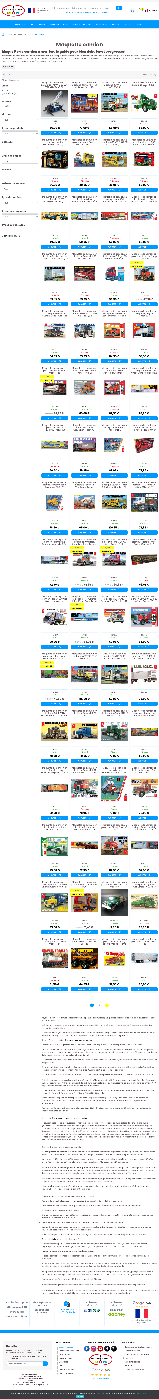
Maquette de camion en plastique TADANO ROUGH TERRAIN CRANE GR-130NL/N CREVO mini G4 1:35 (54, 84)
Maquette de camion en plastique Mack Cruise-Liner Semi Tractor (84, 142)
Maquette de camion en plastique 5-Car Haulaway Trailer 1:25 (54, 427)
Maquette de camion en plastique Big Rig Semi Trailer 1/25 (144, 313)
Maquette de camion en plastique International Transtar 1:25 (114, 427)
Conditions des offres (134, 1369)
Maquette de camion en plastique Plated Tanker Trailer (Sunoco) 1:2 (144, 541)
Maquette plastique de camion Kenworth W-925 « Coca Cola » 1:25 (144, 598)
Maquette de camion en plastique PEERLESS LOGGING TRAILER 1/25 (54, 199)
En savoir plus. (143, 1393)
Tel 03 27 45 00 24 (67, 1312)
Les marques (64, 1354)
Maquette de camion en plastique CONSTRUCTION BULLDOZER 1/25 (114, 142)
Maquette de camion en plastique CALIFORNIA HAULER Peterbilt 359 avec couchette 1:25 (54, 713)
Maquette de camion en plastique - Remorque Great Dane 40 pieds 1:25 (144, 370)
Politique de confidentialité (137, 1354)
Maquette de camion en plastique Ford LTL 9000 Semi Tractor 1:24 (114, 541)
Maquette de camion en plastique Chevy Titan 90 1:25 (114, 827)
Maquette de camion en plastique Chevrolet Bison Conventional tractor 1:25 (144, 770)
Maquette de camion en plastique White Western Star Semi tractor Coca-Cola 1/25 (114, 313)
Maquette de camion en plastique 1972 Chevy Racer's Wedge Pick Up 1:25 (114, 941)
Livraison (128, 1365)
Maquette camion (11, 236)
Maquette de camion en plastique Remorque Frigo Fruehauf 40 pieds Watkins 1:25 (144, 827)
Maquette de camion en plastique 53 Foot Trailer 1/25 (144, 941)
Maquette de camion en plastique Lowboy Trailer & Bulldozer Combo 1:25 (114, 484)
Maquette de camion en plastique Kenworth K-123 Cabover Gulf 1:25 (84, 84)
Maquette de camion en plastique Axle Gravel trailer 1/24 (54, 941)
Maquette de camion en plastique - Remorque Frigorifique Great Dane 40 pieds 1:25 (84, 598)
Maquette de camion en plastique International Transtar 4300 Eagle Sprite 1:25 (54, 827)
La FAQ (62, 1365)
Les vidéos (63, 1362)
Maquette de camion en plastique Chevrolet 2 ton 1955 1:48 (114, 884)
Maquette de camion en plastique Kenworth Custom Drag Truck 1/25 (54, 313)
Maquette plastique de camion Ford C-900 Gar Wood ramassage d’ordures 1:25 (54, 598)
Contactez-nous (132, 1350)
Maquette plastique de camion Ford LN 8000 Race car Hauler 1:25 (114, 656)
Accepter (80, 1396)
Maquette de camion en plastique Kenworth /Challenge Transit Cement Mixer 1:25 (84, 484)
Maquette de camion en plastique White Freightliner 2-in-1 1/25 (54, 142)
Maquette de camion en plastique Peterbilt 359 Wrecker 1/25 (84, 256)
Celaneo (45, 1385)
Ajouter (52, 133)
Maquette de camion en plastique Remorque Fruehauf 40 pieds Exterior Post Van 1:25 (54, 770)
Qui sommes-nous (67, 1369)
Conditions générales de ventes (139, 1347)
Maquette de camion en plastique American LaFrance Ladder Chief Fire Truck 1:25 (144, 427)
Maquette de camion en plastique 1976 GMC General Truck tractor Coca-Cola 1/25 (114, 370)
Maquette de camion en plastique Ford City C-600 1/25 (84, 884)
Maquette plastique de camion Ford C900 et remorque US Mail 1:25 (144, 656)
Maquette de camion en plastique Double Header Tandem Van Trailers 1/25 (54, 256)
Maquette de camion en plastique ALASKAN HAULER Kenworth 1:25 (114, 713)
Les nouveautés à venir (69, 1350)
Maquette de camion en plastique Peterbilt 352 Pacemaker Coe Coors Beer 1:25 (84, 770)
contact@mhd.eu (67, 1309)
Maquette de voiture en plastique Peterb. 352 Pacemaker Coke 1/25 (144, 142)
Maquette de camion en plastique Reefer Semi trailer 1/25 (54, 370)
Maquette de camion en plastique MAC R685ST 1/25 (144, 84)
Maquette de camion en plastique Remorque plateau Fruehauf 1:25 (84, 827)
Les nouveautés (66, 1347)
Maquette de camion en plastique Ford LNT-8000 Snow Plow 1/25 (84, 370)
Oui (7, 106)
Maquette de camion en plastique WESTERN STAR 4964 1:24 (84, 656)
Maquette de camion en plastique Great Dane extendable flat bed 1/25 (144, 199)
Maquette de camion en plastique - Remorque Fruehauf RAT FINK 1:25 (54, 656)
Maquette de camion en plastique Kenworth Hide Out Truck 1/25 (84, 313)
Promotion (10, 93)
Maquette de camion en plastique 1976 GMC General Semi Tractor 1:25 (114, 598)
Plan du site (130, 1358)
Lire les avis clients (100, 1378)
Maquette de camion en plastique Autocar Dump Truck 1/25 (144, 256)
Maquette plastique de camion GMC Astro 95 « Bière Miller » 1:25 (144, 484)
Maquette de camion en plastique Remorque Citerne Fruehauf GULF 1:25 (144, 713)
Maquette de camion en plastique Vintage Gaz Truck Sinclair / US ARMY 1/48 (144, 884)
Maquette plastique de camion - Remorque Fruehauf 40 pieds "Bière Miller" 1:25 (54, 541)
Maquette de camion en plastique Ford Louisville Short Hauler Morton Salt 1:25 (54, 884)
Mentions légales (132, 1362)
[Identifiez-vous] (132, 11)
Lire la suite (8, 66)
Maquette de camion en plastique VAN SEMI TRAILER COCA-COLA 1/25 (114, 199)
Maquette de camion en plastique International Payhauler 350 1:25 (54, 484)
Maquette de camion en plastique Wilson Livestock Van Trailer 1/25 (84, 199)
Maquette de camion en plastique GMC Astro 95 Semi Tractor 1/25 (114, 256)
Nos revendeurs (66, 1373)
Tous (6, 90)
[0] (141, 11)
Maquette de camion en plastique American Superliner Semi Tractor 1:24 (84, 541)
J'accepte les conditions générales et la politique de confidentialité (27, 1357)
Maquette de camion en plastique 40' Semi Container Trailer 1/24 (84, 427)
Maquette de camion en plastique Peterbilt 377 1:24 (84, 713)
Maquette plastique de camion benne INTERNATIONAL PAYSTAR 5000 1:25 (114, 770)
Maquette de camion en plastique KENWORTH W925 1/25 (114, 84)
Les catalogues (65, 1358)
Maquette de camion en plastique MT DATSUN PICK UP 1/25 (84, 941)
